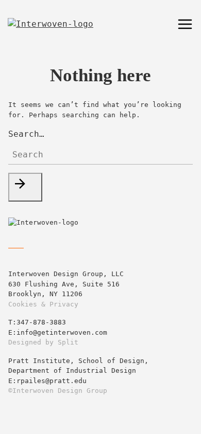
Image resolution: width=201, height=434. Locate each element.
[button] (25, 187)
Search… (26, 134)
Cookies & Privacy (43, 304)
